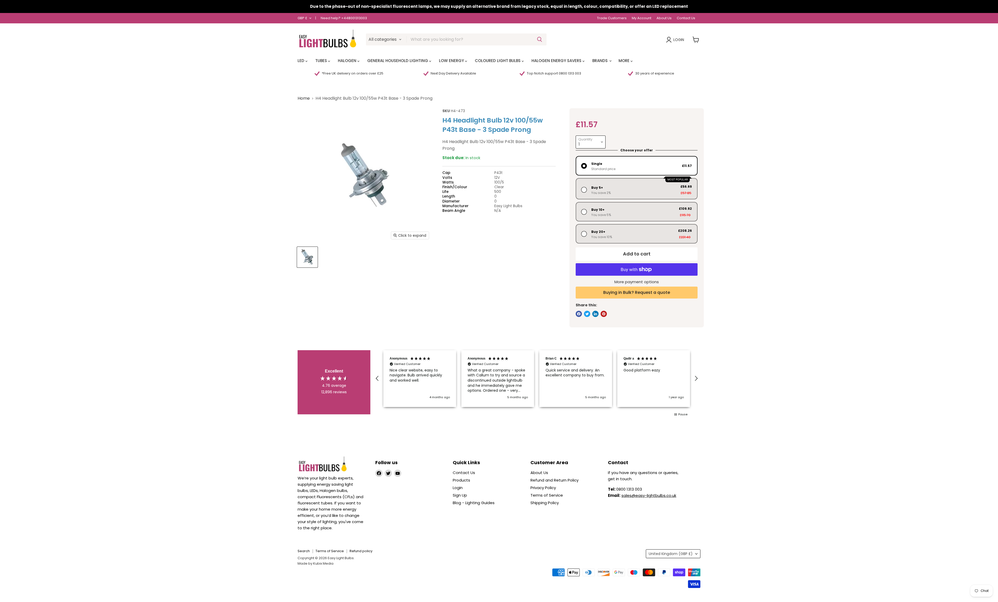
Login (678, 39)
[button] (377, 378)
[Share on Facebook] (579, 314)
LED (301, 60)
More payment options (636, 282)
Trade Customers (612, 18)
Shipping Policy (544, 502)
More (625, 60)
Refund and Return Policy (554, 480)
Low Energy (452, 60)
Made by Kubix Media (315, 563)
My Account (641, 18)
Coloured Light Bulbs (498, 60)
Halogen (347, 60)
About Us (664, 18)
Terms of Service (546, 495)
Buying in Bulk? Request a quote (636, 292)
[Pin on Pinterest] (604, 314)
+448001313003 (354, 18)
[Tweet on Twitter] (587, 314)
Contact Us (686, 18)
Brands (600, 60)
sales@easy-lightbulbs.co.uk (648, 495)
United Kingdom (671, 553)
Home (304, 98)
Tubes (321, 60)
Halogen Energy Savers (556, 60)
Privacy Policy (543, 487)
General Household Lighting (398, 60)
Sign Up (460, 495)
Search (304, 551)
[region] (536, 378)
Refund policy (361, 551)
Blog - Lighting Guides (474, 502)
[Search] (540, 39)
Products (461, 480)
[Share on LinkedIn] (595, 314)
